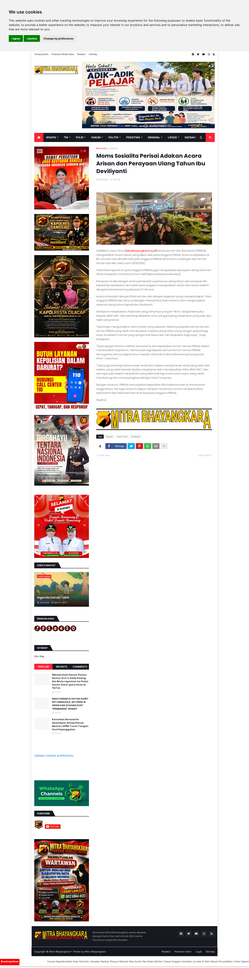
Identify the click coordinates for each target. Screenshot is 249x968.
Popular (43, 666)
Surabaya (135, 436)
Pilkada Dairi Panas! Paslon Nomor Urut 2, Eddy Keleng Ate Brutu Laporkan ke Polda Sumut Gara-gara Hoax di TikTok (70, 681)
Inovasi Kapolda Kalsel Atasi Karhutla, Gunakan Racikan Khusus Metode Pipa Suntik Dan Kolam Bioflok (61, 961)
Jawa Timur (122, 436)
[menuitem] (38, 137)
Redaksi (81, 54)
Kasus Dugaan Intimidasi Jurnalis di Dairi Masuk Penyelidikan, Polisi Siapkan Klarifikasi (169, 961)
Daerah (113, 148)
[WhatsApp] (147, 446)
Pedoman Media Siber (63, 54)
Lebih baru (104, 455)
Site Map (39, 656)
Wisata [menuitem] (51, 137)
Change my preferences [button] (58, 38)
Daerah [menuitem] (190, 137)
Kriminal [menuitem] (154, 137)
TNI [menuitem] (66, 137)
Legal (199, 951)
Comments (80, 666)
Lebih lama (204, 455)
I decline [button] (32, 38)
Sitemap (93, 54)
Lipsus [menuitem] (172, 137)
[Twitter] (131, 446)
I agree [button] (16, 38)
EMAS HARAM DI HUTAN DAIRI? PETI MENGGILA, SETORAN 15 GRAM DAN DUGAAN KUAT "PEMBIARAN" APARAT (70, 704)
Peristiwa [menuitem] (133, 137)
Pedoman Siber (183, 951)
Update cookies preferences (53, 755)
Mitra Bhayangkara (59, 951)
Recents (61, 666)
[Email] (155, 446)
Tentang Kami (41, 54)
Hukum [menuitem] (96, 137)
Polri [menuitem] (79, 137)
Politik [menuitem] (113, 137)
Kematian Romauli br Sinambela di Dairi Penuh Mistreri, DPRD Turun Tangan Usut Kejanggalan (70, 724)
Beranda (101, 148)
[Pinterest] (139, 446)
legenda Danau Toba (53, 598)
